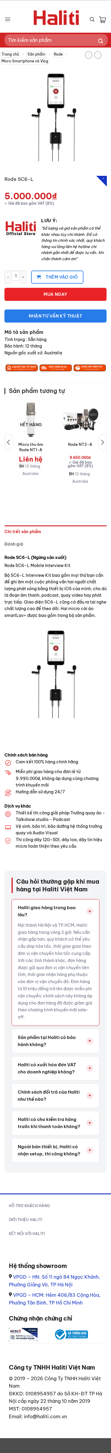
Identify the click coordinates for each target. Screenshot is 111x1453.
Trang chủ (10, 54)
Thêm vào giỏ (62, 277)
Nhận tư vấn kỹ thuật (55, 316)
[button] (7, 19)
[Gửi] (101, 41)
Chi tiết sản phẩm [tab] (22, 531)
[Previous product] (98, 55)
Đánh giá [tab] (13, 544)
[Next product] (88, 55)
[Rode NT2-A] (80, 419)
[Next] (102, 442)
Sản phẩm (36, 54)
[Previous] (8, 442)
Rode (58, 54)
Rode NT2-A (80, 444)
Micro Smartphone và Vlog (24, 61)
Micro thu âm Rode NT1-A (30, 447)
